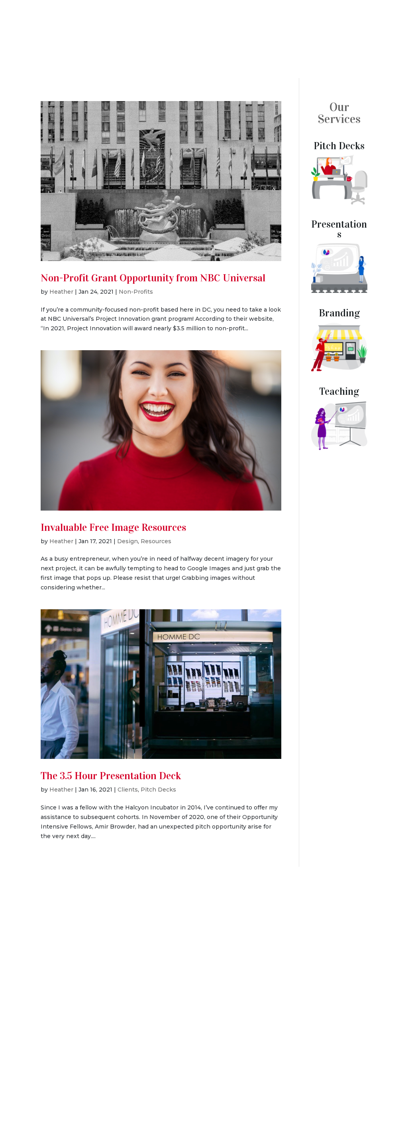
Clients (128, 789)
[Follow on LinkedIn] (204, 1056)
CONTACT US (204, 986)
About (387, 1088)
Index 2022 (254, 1088)
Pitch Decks (158, 789)
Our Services (339, 113)
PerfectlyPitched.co (39, 1088)
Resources (156, 541)
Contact (384, 1104)
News (392, 43)
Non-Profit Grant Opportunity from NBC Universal (153, 278)
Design (127, 541)
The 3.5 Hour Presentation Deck (111, 776)
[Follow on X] (184, 1056)
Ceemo (361, 43)
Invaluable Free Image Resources (113, 527)
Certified (203, 1041)
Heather (61, 291)
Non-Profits (136, 291)
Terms (70, 1098)
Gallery (328, 1088)
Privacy (124, 1088)
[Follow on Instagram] (223, 1056)
